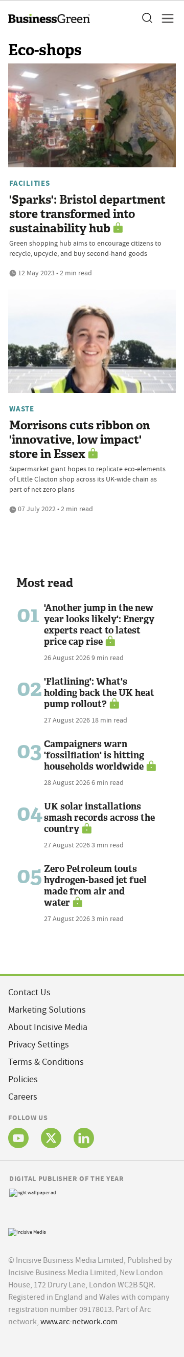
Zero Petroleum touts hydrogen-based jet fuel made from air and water (95, 886)
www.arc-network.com (79, 1322)
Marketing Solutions (47, 1010)
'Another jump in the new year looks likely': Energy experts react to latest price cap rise (99, 625)
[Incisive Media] (27, 1231)
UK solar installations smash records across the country (99, 817)
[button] (146, 18)
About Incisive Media (47, 1027)
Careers (22, 1097)
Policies (23, 1079)
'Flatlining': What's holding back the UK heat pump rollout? (99, 692)
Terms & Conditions (46, 1062)
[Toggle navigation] (164, 18)
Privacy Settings (38, 1044)
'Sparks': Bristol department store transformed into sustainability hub (87, 214)
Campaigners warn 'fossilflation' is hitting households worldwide (94, 755)
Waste (21, 409)
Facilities (29, 183)
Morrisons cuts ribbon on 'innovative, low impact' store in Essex (79, 440)
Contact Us (29, 992)
